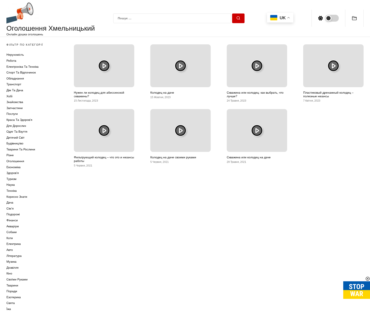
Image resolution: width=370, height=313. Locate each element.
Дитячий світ (15, 137)
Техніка (11, 190)
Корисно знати (16, 196)
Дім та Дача (14, 90)
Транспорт (13, 84)
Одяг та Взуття (16, 131)
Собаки (11, 232)
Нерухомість (15, 54)
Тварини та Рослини (20, 149)
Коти (9, 238)
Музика (11, 261)
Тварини (12, 285)
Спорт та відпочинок (21, 72)
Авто (9, 250)
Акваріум (12, 226)
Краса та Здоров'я (19, 119)
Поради (11, 291)
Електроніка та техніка (22, 66)
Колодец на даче (162, 92)
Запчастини (14, 108)
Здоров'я (12, 173)
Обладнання (15, 78)
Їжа (8, 309)
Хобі (9, 96)
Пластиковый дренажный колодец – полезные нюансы (328, 94)
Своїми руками (17, 279)
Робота (11, 60)
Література (14, 256)
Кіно (9, 273)
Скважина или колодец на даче (249, 157)
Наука (10, 184)
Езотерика (13, 297)
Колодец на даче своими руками (173, 157)
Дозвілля (12, 267)
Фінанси (12, 220)
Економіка (13, 167)
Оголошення (15, 161)
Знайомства (14, 102)
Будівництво (14, 143)
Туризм (11, 179)
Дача (9, 202)
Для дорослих (16, 125)
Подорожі (13, 214)
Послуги (12, 113)
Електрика (13, 244)
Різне (10, 155)
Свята (10, 303)
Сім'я (10, 208)
